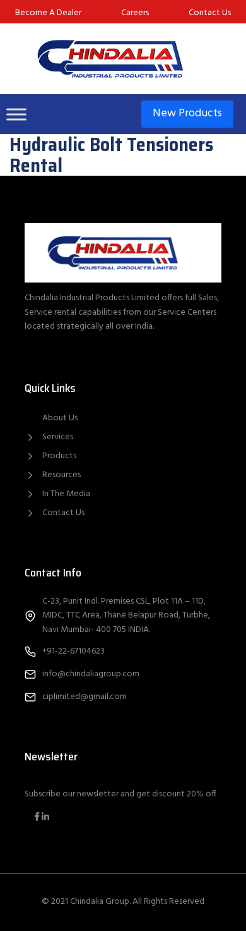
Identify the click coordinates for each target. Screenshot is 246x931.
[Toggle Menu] (16, 114)
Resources (61, 475)
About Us (60, 418)
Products (59, 456)
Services (57, 437)
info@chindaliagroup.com (90, 674)
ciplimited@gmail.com (84, 697)
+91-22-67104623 (73, 651)
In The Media (66, 494)
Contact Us (63, 513)
